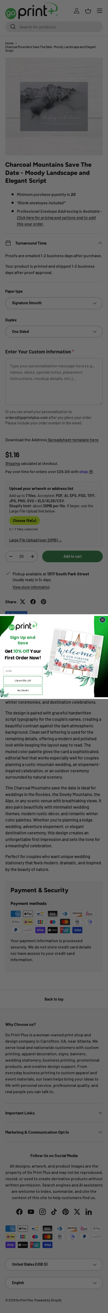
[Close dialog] (102, 619)
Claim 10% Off (23, 680)
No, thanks (23, 690)
